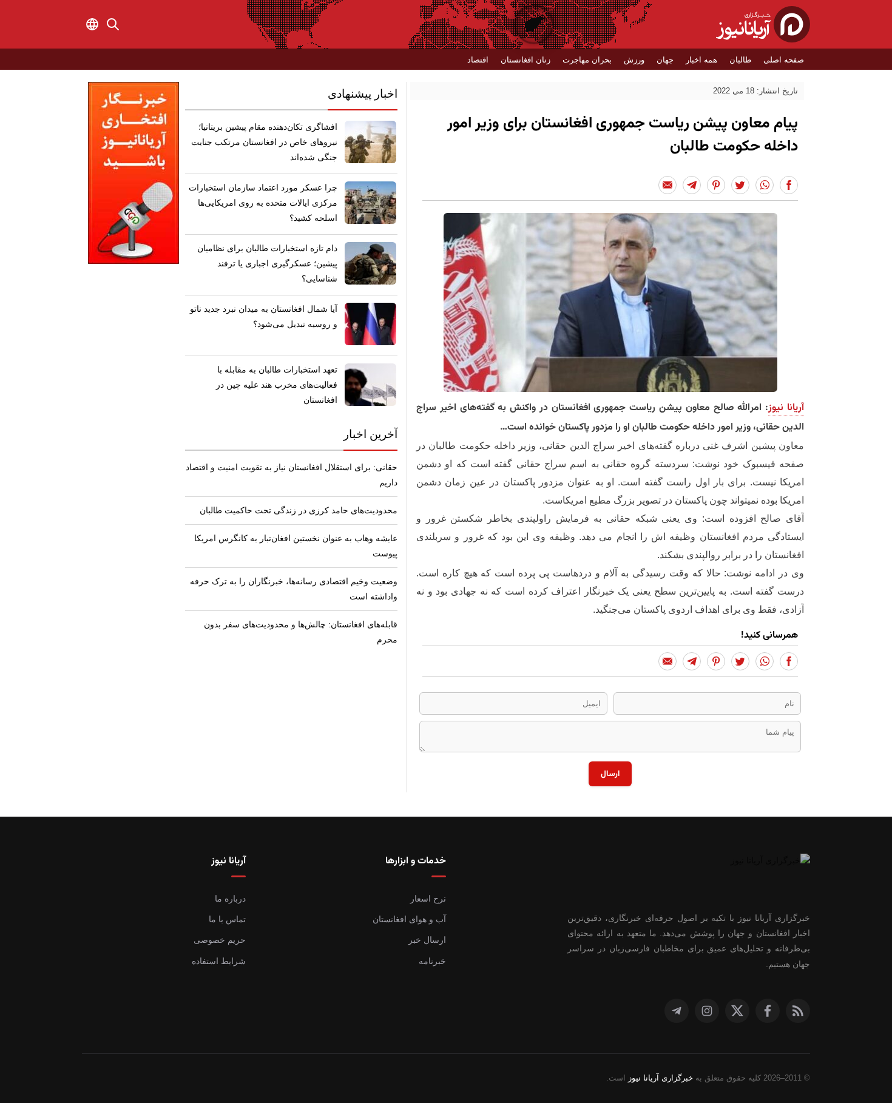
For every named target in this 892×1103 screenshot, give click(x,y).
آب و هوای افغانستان (409, 919)
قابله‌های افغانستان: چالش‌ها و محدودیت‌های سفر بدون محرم (300, 631)
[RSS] (798, 1011)
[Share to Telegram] (692, 185)
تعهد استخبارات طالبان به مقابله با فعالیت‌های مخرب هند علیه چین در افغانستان (276, 385)
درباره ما (230, 898)
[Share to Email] (667, 185)
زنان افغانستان (525, 59)
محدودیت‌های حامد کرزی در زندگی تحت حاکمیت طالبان (298, 510)
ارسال (610, 773)
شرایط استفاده (219, 961)
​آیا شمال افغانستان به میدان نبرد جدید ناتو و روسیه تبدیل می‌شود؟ (263, 316)
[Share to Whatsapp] (764, 185)
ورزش (634, 59)
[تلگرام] (676, 1011)
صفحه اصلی (783, 59)
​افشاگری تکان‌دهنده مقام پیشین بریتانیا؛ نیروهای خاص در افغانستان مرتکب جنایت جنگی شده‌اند (264, 142)
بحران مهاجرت (587, 59)
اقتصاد (477, 59)
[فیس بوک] (767, 1011)
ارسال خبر (427, 940)
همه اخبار (701, 59)
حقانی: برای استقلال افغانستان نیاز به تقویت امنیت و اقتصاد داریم (291, 474)
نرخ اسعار (428, 898)
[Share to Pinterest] (716, 185)
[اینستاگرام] (707, 1011)
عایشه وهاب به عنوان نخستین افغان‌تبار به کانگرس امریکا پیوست (295, 545)
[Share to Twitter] (740, 185)
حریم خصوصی (220, 940)
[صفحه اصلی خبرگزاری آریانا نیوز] (759, 872)
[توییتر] (737, 1011)
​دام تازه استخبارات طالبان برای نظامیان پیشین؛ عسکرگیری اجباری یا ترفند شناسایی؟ (267, 263)
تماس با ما (227, 919)
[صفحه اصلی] (763, 24)
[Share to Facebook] (789, 185)
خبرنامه (432, 961)
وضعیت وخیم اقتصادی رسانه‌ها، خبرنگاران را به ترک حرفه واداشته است (293, 588)
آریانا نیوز (786, 408)
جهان (665, 59)
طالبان (740, 59)
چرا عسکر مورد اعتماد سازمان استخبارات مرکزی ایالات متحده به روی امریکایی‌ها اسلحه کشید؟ (263, 203)
